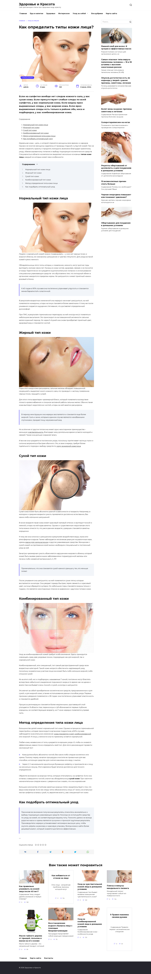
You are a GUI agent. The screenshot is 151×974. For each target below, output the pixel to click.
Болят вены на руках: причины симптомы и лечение (116, 110)
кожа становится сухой (64, 734)
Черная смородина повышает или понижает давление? (116, 196)
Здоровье (50, 13)
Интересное (64, 13)
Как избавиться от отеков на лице (61, 876)
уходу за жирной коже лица (68, 446)
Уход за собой (79, 13)
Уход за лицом (27, 77)
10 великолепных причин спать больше (113, 182)
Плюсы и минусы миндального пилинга (118, 887)
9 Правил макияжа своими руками (119, 916)
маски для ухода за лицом (36, 542)
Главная (23, 13)
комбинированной (82, 734)
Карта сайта (111, 13)
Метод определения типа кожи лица (39, 136)
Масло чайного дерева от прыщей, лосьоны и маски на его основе (30, 938)
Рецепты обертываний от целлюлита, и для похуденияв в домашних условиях (116, 168)
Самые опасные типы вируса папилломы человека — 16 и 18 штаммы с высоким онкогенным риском (116, 63)
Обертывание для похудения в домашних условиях (115, 224)
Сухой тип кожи (30, 130)
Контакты (48, 958)
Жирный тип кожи (31, 128)
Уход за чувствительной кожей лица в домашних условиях (90, 886)
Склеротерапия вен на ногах (115, 122)
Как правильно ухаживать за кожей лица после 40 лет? (29, 888)
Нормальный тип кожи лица (35, 125)
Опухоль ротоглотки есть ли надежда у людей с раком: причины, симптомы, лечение (116, 80)
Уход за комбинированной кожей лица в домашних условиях (90, 923)
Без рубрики (97, 13)
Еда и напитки (36, 13)
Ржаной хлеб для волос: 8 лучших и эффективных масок (116, 47)
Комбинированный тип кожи (36, 133)
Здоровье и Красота (37, 4)
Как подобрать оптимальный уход (38, 139)
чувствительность (35, 432)
